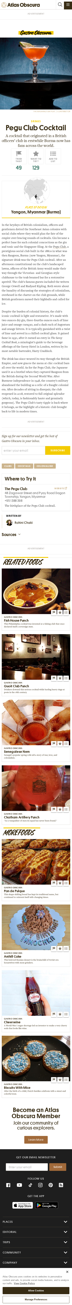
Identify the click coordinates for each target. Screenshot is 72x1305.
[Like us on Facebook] (8, 1185)
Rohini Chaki (24, 522)
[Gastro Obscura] (36, 33)
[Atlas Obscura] (21, 5)
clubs (8, 466)
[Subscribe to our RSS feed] (61, 1185)
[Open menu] (68, 4)
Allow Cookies (36, 1290)
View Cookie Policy (24, 1283)
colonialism (45, 466)
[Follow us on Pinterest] (51, 1185)
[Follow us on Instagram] (40, 1185)
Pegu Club (59, 247)
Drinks (36, 121)
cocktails (24, 466)
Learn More (36, 1139)
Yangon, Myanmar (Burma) (36, 212)
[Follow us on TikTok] (30, 1186)
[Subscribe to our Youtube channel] (19, 1185)
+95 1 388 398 (13, 500)
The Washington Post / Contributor (51, 111)
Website (59, 488)
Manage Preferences (36, 1299)
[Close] (67, 1272)
